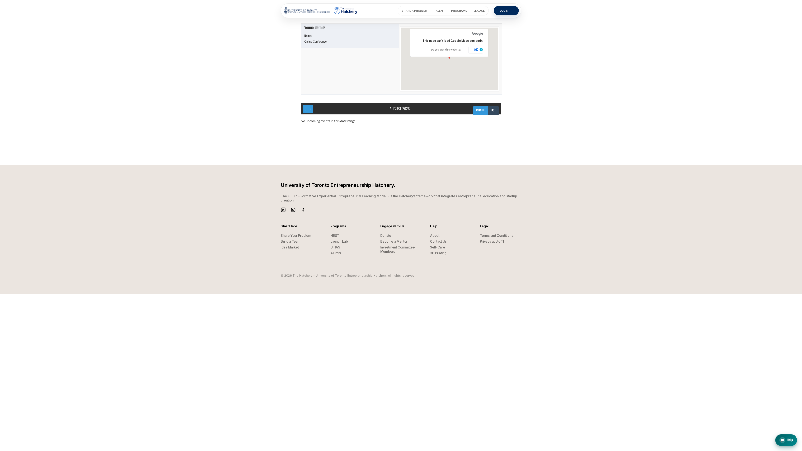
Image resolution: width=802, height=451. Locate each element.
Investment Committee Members (397, 249)
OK (476, 49)
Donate (385, 235)
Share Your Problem (296, 235)
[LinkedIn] (283, 209)
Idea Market (290, 247)
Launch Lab (339, 241)
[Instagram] (293, 209)
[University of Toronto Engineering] (307, 10)
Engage (479, 10)
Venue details (314, 28)
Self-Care (437, 247)
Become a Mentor (393, 241)
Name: (308, 36)
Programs (459, 10)
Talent (439, 10)
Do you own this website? (446, 49)
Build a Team (290, 241)
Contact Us (438, 241)
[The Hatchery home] (346, 10)
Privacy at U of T (492, 241)
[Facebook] (303, 209)
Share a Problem (415, 10)
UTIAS (335, 247)
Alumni (335, 253)
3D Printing (438, 253)
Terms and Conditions (496, 235)
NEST (334, 235)
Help (786, 439)
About (434, 235)
